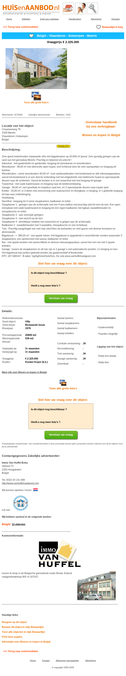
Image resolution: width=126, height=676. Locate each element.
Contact (46, 660)
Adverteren (96, 19)
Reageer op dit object (14, 622)
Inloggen (115, 19)
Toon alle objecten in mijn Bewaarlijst (23, 632)
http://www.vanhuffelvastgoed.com (20, 483)
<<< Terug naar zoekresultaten (20, 27)
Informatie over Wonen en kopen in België (26, 641)
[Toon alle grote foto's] (36, 68)
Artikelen (26, 19)
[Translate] (36, 146)
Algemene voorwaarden (67, 660)
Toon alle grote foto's (36, 102)
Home (9, 19)
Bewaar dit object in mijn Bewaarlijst (23, 627)
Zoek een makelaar (49, 19)
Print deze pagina (12, 637)
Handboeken (75, 19)
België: (13, 524)
